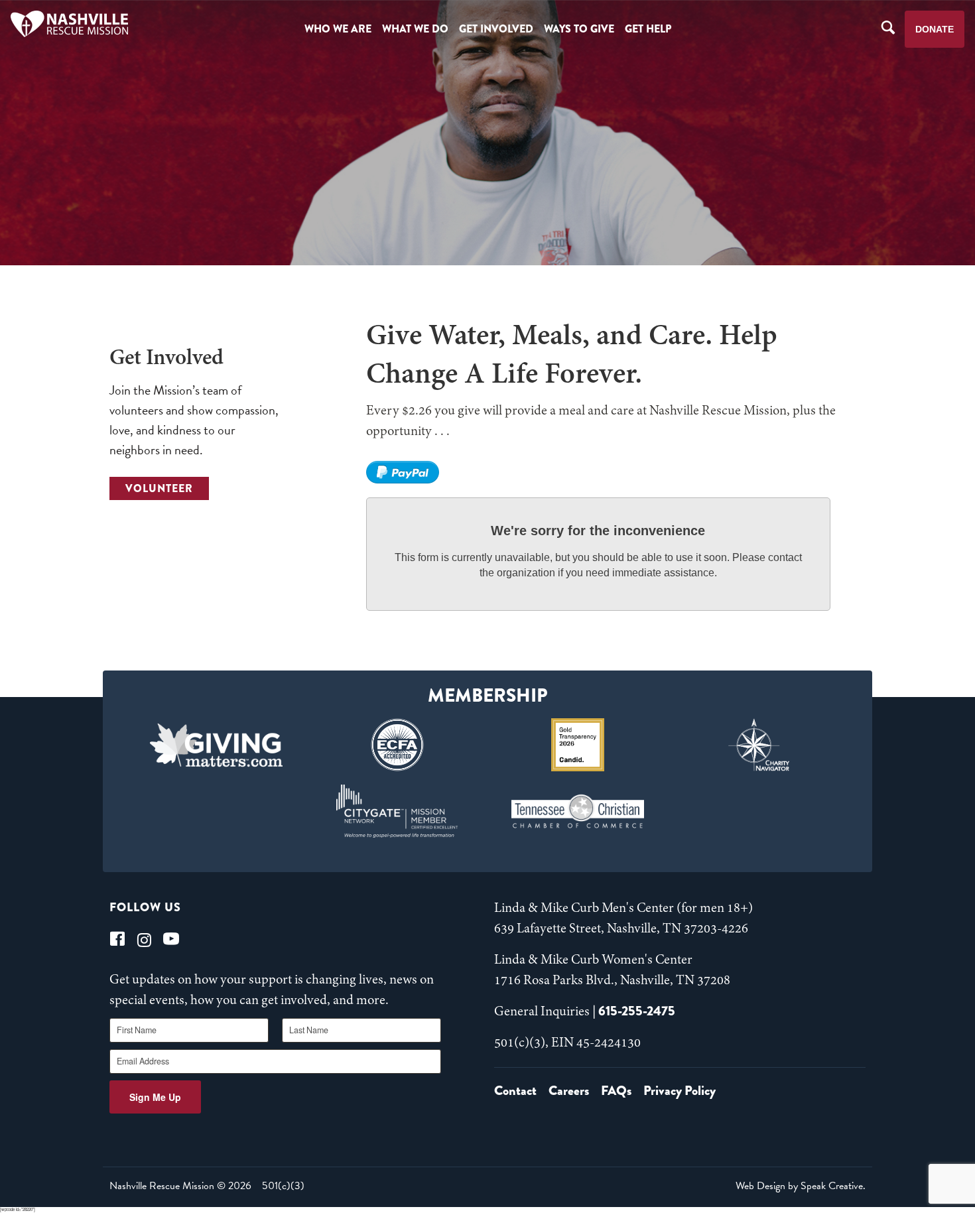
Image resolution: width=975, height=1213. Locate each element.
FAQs (616, 1090)
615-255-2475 (636, 1011)
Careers (569, 1090)
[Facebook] (117, 938)
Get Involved (496, 28)
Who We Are (337, 28)
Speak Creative (832, 1186)
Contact (515, 1090)
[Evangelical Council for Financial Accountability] (397, 745)
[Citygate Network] (397, 811)
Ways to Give (579, 28)
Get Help (648, 28)
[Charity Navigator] (759, 745)
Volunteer (159, 488)
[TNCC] (578, 811)
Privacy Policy (679, 1090)
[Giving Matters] (216, 745)
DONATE (934, 29)
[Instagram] (144, 938)
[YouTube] (171, 938)
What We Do (415, 28)
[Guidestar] (578, 745)
